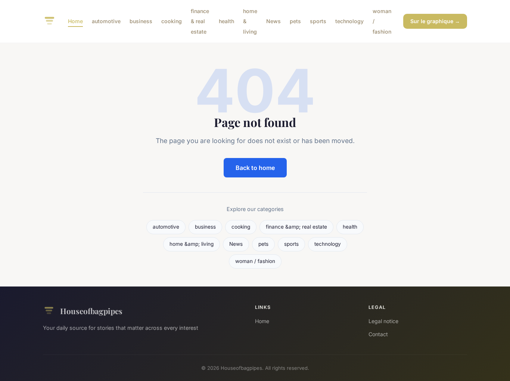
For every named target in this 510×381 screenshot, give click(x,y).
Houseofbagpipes (91, 311)
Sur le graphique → (435, 21)
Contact (378, 334)
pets (295, 21)
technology (349, 21)
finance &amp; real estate (296, 227)
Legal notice (383, 321)
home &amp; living (192, 244)
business (141, 21)
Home (75, 21)
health (226, 21)
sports (318, 21)
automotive (106, 21)
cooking (171, 21)
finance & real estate (200, 21)
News (273, 21)
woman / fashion (255, 261)
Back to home (255, 167)
